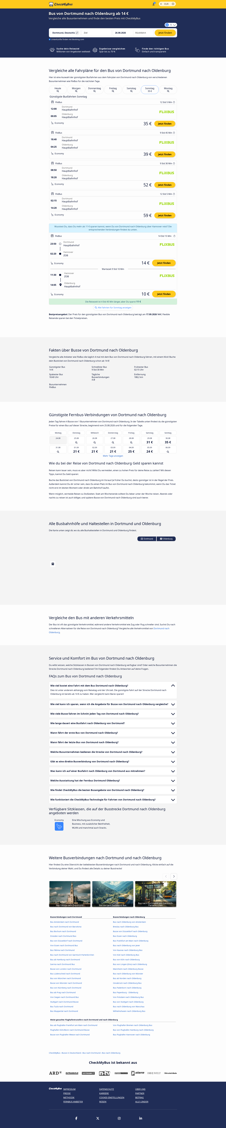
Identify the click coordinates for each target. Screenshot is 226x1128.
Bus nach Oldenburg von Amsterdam (129, 922)
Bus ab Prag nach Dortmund (63, 992)
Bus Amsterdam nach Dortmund (64, 922)
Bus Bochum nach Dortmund (63, 931)
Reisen (102, 1101)
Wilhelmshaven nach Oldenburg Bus (129, 1011)
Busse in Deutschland (71, 1053)
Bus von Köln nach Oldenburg (126, 959)
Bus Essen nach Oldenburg (125, 936)
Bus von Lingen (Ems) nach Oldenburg (130, 964)
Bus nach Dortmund (91, 1053)
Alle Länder (141, 1101)
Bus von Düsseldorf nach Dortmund (66, 940)
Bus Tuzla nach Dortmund (61, 1006)
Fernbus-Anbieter (73, 1101)
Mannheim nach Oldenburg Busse (128, 969)
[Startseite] (61, 4)
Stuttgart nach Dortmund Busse (64, 1002)
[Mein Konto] (153, 4)
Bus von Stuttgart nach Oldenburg (128, 1002)
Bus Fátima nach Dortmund (62, 950)
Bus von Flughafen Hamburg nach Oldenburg (133, 1030)
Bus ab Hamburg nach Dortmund (65, 959)
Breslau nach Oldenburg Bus (126, 926)
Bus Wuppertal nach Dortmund (64, 1011)
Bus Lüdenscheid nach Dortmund (65, 973)
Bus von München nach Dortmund (65, 978)
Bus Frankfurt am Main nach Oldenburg (130, 940)
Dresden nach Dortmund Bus (63, 936)
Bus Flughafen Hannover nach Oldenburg (131, 1034)
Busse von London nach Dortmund (65, 969)
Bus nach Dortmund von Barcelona (65, 926)
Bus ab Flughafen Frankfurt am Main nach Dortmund (73, 1025)
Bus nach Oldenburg (111, 1053)
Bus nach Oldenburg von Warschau (128, 1006)
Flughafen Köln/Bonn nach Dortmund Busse (69, 1030)
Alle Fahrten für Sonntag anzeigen (114, 307)
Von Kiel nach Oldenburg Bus (126, 955)
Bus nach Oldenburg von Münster (128, 973)
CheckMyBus (54, 1053)
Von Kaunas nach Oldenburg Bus (127, 950)
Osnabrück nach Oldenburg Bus (127, 983)
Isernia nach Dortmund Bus (62, 964)
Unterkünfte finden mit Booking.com (67, 39)
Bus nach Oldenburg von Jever (126, 945)
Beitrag (139, 1097)
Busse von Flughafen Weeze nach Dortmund (70, 1034)
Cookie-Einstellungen (111, 1097)
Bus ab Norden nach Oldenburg (127, 978)
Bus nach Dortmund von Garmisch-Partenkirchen (72, 955)
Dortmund (148, 539)
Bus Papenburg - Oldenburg (125, 992)
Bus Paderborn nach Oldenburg (127, 987)
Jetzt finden (165, 123)
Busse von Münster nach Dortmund (66, 983)
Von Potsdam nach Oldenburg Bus (128, 997)
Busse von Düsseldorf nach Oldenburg (130, 931)
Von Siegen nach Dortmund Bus (64, 997)
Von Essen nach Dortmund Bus (64, 945)
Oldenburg (167, 539)
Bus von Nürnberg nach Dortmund (65, 987)
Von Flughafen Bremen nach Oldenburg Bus (132, 1025)
